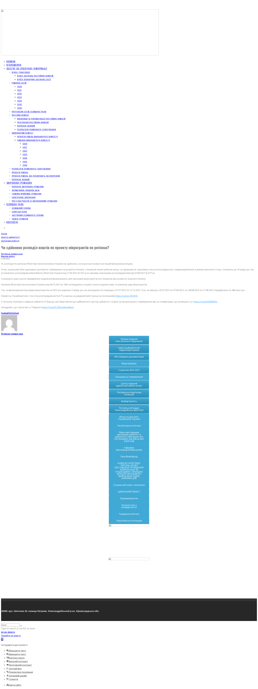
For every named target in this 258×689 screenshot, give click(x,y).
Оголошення (13, 65)
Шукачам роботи (8, 256)
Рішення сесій (19, 82)
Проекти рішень (20, 172)
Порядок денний (26, 125)
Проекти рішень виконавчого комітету (37, 136)
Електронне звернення (23, 197)
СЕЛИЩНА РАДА (15, 204)
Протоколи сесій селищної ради (29, 111)
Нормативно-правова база (26, 190)
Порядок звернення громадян (28, 186)
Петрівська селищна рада (12, 253)
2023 (19, 97)
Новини (10, 61)
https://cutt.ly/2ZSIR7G (126, 295)
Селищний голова (21, 208)
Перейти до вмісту (11, 635)
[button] (2, 639)
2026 (19, 108)
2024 (19, 100)
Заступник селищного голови (28, 215)
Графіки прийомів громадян (27, 193)
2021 (19, 90)
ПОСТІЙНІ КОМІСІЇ (20, 115)
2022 (19, 93)
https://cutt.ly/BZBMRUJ (205, 301)
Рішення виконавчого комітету (33, 140)
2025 (19, 104)
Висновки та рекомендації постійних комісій (41, 118)
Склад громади (20, 218)
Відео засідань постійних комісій (35, 75)
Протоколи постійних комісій (33, 122)
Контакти (12, 222)
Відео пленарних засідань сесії (34, 79)
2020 (19, 86)
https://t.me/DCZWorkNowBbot (58, 307)
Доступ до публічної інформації (26, 68)
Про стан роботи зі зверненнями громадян (34, 200)
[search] (21, 625)
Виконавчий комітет (22, 132)
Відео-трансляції (21, 72)
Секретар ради (19, 211)
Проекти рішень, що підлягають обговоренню (36, 175)
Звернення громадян (19, 182)
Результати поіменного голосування (36, 129)
